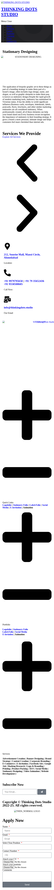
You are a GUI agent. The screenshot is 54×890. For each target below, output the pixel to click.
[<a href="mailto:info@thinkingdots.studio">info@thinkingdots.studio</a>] (7, 299)
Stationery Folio (20, 505)
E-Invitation (15, 507)
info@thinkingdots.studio (18, 307)
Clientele (10, 36)
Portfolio (10, 33)
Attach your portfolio (11, 864)
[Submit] (41, 792)
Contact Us (11, 41)
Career (9, 31)
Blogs (9, 38)
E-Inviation (7, 634)
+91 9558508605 (13, 284)
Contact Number (10, 851)
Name (5, 826)
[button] (27, 163)
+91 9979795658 (13, 281)
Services (10, 28)
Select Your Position (11, 843)
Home (9, 26)
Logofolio (6, 505)
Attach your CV (9, 859)
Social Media (21, 632)
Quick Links (7, 502)
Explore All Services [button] (11, 137)
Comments (7, 870)
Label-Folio (35, 505)
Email (5, 835)
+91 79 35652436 (34, 281)
